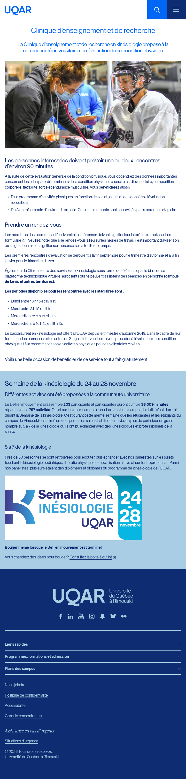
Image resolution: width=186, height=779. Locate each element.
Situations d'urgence (21, 740)
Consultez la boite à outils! (91, 556)
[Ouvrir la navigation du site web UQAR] (176, 9)
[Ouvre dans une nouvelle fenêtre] (60, 616)
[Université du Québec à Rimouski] (18, 10)
